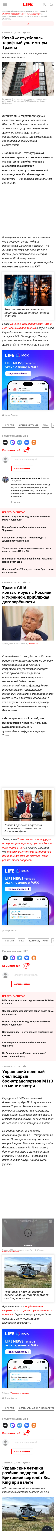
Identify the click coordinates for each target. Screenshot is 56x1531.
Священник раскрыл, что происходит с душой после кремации (24, 539)
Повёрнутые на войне (10, 1252)
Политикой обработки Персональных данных (21, 14)
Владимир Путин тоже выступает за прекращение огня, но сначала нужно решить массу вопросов (26, 856)
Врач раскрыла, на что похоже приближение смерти (27, 1033)
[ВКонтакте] (27, 442)
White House (33, 644)
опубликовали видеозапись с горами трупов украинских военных (28, 1310)
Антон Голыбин (11, 415)
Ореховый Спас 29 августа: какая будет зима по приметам (28, 570)
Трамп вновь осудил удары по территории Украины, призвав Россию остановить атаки (27, 843)
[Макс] (12, 442)
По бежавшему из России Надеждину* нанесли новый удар (24, 1054)
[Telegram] (20, 442)
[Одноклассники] (34, 442)
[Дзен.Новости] (5, 442)
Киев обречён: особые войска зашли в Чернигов (24, 528)
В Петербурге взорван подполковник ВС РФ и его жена (28, 1002)
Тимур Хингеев (11, 931)
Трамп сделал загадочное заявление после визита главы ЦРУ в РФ (27, 549)
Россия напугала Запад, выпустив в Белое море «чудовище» (26, 518)
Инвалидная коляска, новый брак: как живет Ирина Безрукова (27, 560)
